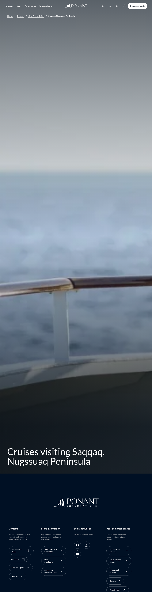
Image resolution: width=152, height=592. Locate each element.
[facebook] (77, 545)
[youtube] (77, 554)
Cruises (20, 16)
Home (10, 16)
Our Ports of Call (36, 16)
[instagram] (86, 545)
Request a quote (137, 6)
